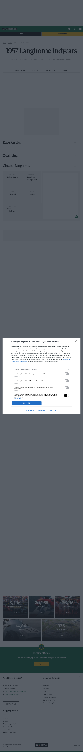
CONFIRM (27, 403)
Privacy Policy (53, 410)
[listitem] (41, 369)
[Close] (76, 342)
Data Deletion (30, 410)
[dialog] (41, 376)
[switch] (66, 373)
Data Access (41, 410)
